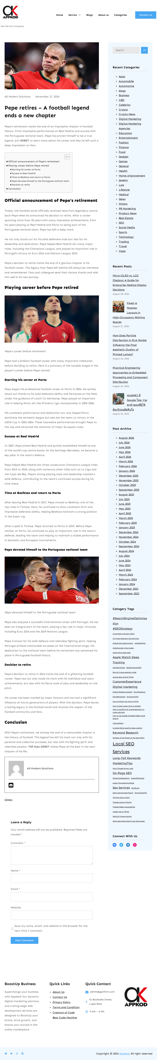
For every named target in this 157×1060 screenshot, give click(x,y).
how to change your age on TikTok (126, 701)
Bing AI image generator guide (124, 672)
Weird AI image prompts (122, 816)
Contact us (145, 14)
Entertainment (128, 137)
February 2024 (128, 579)
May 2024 (124, 565)
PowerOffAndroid (137, 778)
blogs (122, 90)
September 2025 (129, 489)
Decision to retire (21, 184)
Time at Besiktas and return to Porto (31, 177)
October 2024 (127, 541)
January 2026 (127, 471)
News (122, 199)
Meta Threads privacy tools (123, 768)
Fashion (124, 142)
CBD (121, 100)
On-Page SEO (122, 773)
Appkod (124, 1053)
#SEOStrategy (123, 628)
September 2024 (129, 546)
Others (8, 799)
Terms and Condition (66, 1007)
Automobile (126, 81)
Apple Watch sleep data (122, 653)
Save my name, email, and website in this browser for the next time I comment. (51, 928)
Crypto (123, 109)
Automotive (126, 86)
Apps (122, 76)
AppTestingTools (119, 668)
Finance (124, 147)
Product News (127, 213)
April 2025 (125, 513)
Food (122, 152)
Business (124, 95)
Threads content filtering (122, 802)
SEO (121, 222)
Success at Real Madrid (24, 173)
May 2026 (124, 452)
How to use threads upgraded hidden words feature (129, 717)
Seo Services (121, 787)
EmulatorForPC (133, 697)
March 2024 (126, 574)
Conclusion (14, 188)
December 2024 (128, 532)
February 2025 (128, 523)
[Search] (144, 50)
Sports (123, 232)
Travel (123, 246)
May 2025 (124, 508)
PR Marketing (127, 208)
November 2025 (128, 480)
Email (15, 889)
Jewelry (123, 180)
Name (15, 870)
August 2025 (126, 494)
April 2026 (125, 457)
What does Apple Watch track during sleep (129, 821)
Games (123, 161)
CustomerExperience (127, 681)
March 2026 (126, 461)
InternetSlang (118, 723)
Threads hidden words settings (124, 807)
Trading (124, 241)
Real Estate (126, 218)
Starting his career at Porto (26, 169)
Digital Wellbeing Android (122, 692)
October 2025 (127, 485)
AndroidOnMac (140, 643)
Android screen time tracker (123, 648)
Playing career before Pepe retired (28, 165)
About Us (58, 992)
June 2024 (124, 560)
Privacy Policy (62, 1002)
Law (121, 185)
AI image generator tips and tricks (126, 638)
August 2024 (126, 551)
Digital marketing (125, 687)
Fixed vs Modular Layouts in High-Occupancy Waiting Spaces (129, 312)
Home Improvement (132, 175)
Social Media (127, 227)
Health (123, 171)
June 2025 (124, 504)
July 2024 (124, 556)
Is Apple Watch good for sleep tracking (127, 728)
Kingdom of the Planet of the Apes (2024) (128, 738)
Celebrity (125, 105)
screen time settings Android (123, 783)
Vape (122, 251)
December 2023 (128, 588)
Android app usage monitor (123, 643)
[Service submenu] (79, 14)
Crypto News (127, 114)
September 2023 (129, 593)
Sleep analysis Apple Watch (123, 793)
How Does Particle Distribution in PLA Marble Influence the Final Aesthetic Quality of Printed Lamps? (130, 345)
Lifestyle (124, 189)
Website (16, 907)
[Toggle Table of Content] (65, 156)
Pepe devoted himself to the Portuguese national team (40, 181)
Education (125, 133)
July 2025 (124, 499)
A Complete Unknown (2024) (124, 634)
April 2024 (125, 570)
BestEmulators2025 (133, 668)
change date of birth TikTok (123, 677)
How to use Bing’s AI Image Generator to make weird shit (128, 710)
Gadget (123, 156)
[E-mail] (11, 786)
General (124, 166)
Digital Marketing (130, 119)
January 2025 (127, 527)
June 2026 (124, 447)
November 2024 (128, 537)
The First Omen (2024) (121, 798)
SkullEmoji (135, 788)
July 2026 (124, 442)
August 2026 (126, 438)
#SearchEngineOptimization (130, 621)
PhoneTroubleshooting (121, 778)
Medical (124, 194)
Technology (126, 237)
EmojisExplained (119, 697)
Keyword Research (125, 732)
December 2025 (128, 475)
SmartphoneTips (141, 793)
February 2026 (128, 466)
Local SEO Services (123, 747)
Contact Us (60, 997)
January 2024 (127, 584)
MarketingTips (122, 763)
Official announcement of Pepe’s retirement (33, 161)
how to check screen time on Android (127, 706)
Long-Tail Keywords (127, 758)
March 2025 (126, 518)
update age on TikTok (121, 812)
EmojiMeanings (139, 692)
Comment (18, 843)
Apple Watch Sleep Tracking (126, 659)
